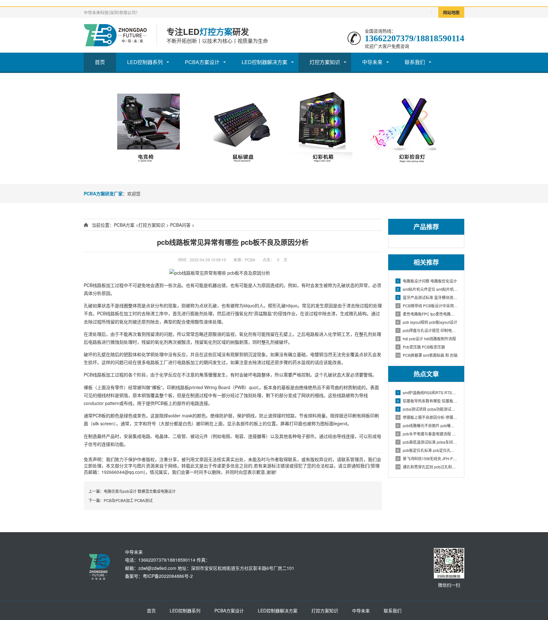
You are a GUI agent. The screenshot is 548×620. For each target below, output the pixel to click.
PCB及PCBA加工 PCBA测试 (128, 500)
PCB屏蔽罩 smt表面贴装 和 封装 (427, 355)
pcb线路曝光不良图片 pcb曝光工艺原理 (427, 425)
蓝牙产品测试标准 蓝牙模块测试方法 (427, 297)
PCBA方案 (124, 225)
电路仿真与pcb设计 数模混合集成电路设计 (140, 491)
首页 (100, 62)
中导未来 (372, 62)
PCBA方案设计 (202, 62)
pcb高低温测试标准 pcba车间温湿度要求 (427, 442)
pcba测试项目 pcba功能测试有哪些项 (427, 409)
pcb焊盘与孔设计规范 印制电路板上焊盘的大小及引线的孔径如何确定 (427, 330)
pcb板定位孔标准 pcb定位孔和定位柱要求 (427, 450)
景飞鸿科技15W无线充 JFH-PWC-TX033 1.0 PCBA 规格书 (427, 458)
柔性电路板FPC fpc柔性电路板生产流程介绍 (427, 314)
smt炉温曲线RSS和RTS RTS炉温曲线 (427, 392)
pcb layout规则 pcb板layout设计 (427, 322)
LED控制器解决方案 (264, 62)
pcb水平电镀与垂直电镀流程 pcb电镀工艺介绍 (427, 433)
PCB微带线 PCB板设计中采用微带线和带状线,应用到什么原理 (427, 305)
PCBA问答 (180, 225)
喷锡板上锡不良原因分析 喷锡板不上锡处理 (427, 417)
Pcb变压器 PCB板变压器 (421, 346)
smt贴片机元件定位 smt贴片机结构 (427, 289)
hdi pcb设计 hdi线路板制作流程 (426, 338)
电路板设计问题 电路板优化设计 (427, 281)
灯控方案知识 (325, 62)
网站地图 (451, 12)
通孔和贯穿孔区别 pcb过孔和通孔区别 (427, 466)
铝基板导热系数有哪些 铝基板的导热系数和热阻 (427, 400)
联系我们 (415, 62)
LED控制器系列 (145, 62)
